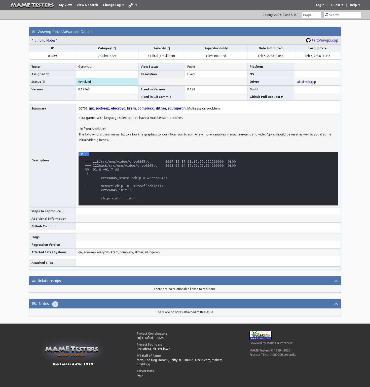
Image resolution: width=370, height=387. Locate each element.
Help (353, 5)
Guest (335, 5)
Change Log (112, 5)
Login (320, 5)
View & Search (87, 5)
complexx (146, 108)
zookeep (102, 108)
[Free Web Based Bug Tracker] (260, 339)
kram (131, 108)
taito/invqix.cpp (325, 40)
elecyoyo (118, 108)
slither (161, 108)
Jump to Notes (44, 40)
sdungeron (177, 108)
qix (91, 108)
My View (65, 5)
